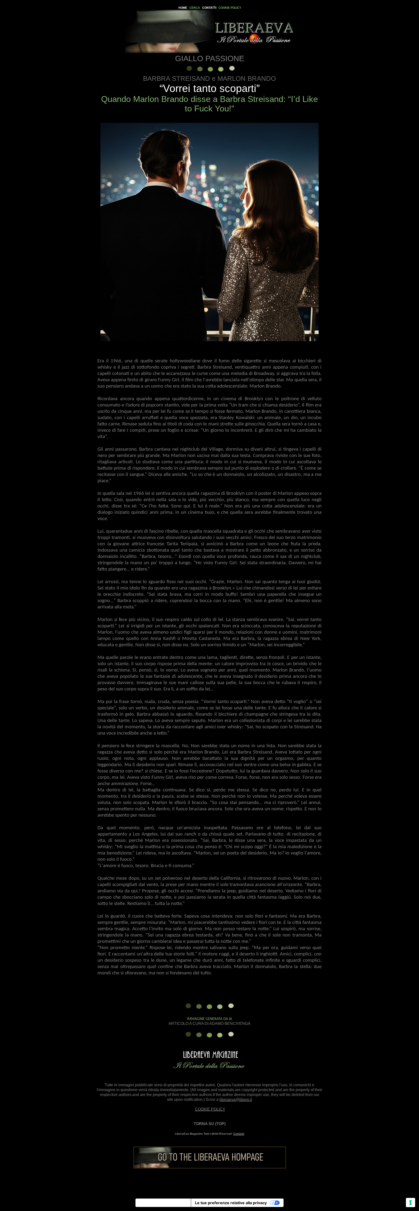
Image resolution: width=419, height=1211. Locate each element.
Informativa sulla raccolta (163, 1202)
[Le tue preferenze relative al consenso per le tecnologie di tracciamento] (410, 1202)
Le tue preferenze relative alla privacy (231, 1202)
